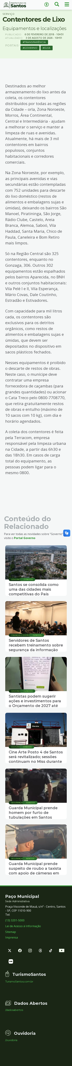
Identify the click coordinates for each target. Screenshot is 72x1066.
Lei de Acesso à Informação (23, 926)
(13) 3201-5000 (14, 920)
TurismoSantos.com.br (19, 981)
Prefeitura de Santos (18, 4)
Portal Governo (24, 538)
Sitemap (10, 932)
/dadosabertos (14, 1010)
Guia (47, 47)
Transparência (35, 42)
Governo (30, 47)
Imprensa (11, 937)
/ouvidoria (11, 1040)
